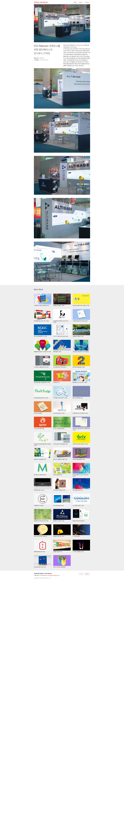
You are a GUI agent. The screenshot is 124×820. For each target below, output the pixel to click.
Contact (87, 2)
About (80, 2)
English (87, 574)
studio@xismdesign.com (53, 575)
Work (75, 2)
